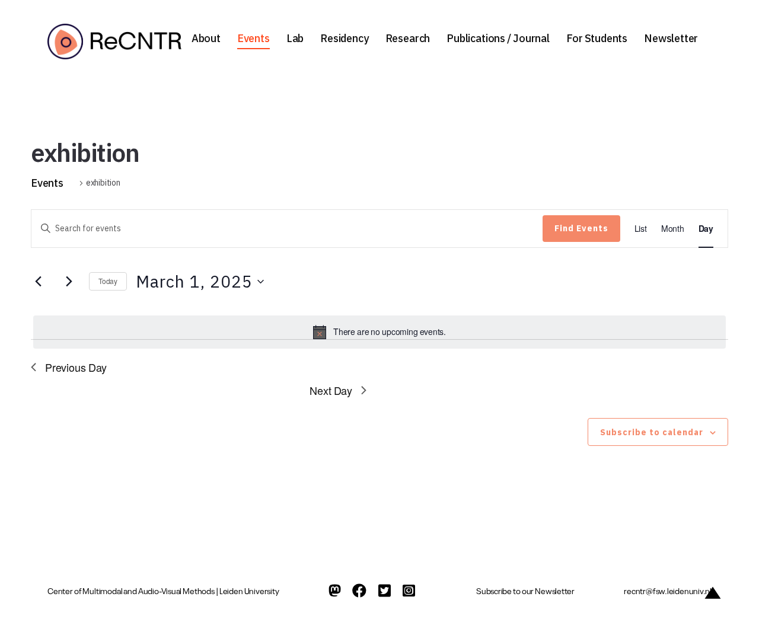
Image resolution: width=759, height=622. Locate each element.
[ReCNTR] (117, 41)
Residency (344, 38)
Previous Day (76, 367)
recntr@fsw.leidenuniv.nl (668, 590)
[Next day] (69, 282)
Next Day (331, 390)
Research (407, 38)
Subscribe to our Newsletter (525, 590)
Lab (295, 38)
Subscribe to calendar (651, 432)
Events (253, 38)
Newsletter (671, 38)
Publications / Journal (498, 38)
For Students (596, 38)
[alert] (379, 332)
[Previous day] (38, 282)
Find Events (581, 228)
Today (107, 281)
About (206, 38)
